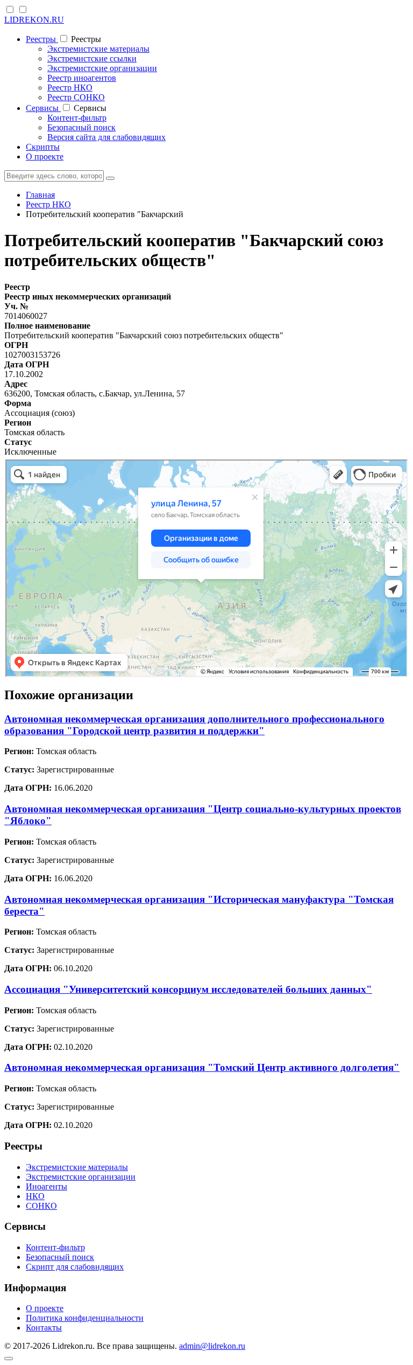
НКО (35, 1196)
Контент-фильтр (76, 117)
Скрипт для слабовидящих (75, 1266)
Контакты (44, 1327)
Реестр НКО (69, 87)
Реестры (42, 39)
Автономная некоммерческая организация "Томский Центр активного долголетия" (202, 1067)
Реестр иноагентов (81, 77)
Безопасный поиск (81, 127)
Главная (40, 194)
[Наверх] (8, 1358)
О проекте (44, 156)
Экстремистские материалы (98, 48)
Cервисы (43, 108)
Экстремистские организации (102, 68)
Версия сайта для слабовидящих (106, 137)
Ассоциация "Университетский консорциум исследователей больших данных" (188, 989)
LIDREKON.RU (34, 19)
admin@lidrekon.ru (212, 1345)
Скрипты (43, 146)
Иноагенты (46, 1186)
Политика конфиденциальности (85, 1317)
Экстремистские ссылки (92, 58)
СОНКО (41, 1205)
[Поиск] (110, 178)
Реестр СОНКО (76, 97)
